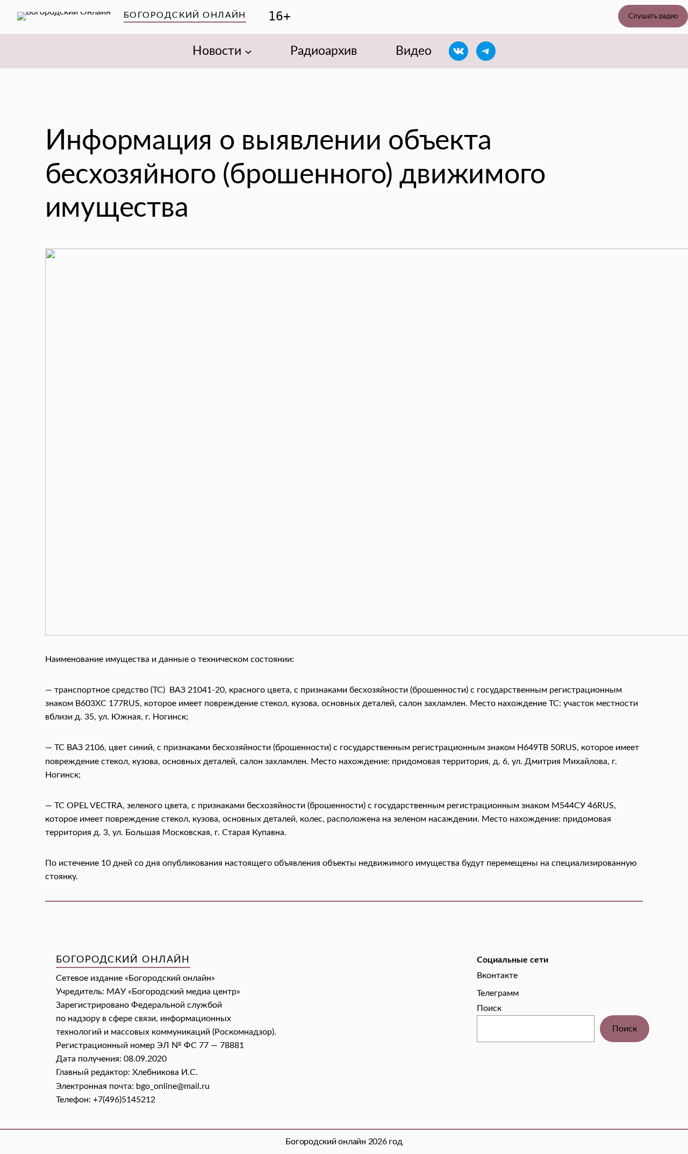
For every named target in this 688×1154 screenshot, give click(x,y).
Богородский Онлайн (185, 15)
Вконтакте (497, 975)
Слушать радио (653, 16)
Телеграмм (498, 993)
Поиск (489, 1008)
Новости (216, 51)
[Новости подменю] (248, 51)
